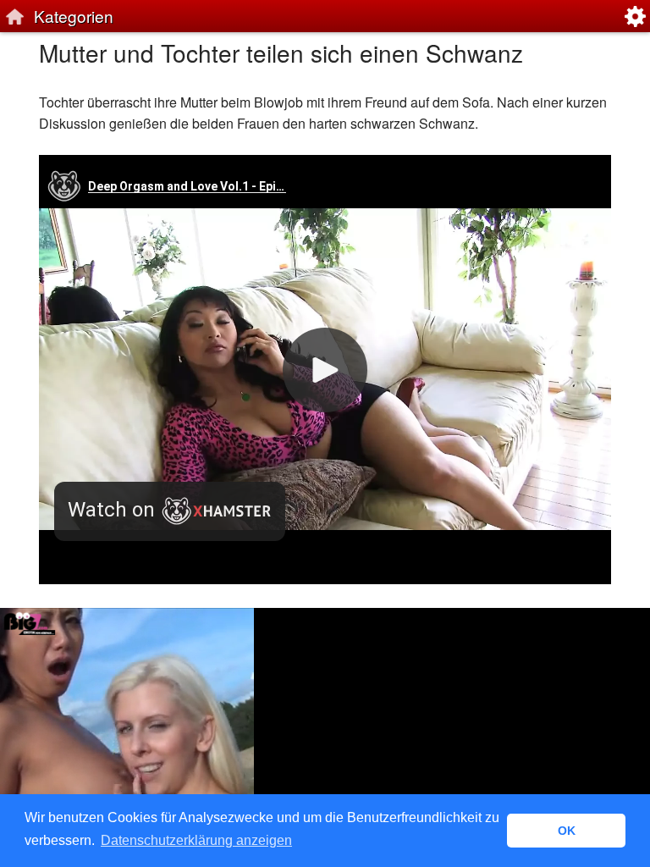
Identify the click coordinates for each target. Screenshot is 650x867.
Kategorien (73, 15)
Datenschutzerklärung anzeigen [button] (196, 840)
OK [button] (567, 830)
